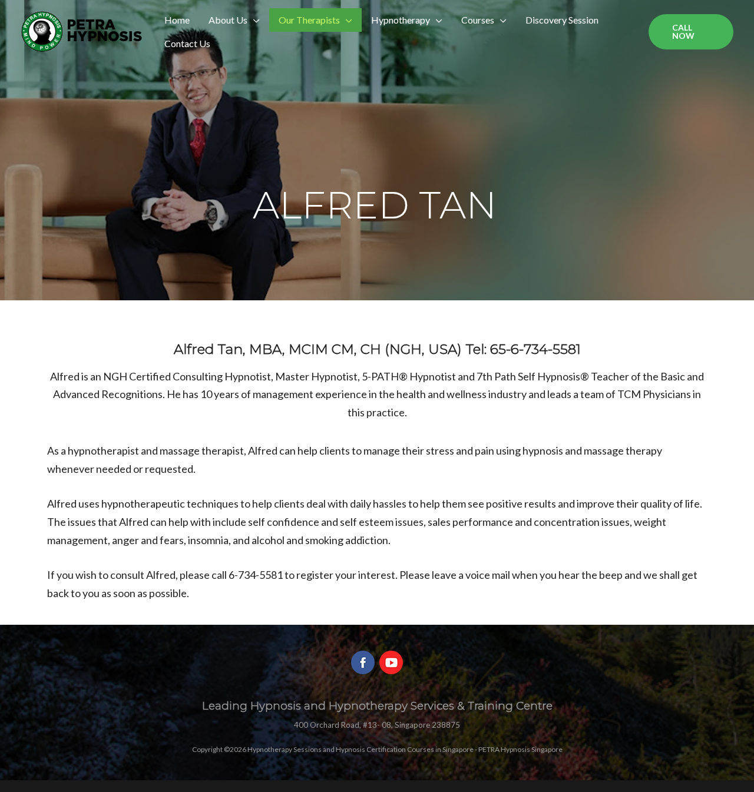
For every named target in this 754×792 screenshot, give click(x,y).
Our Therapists (309, 19)
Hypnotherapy (400, 19)
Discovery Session (561, 19)
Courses (477, 19)
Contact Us (187, 43)
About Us (228, 19)
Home (177, 19)
